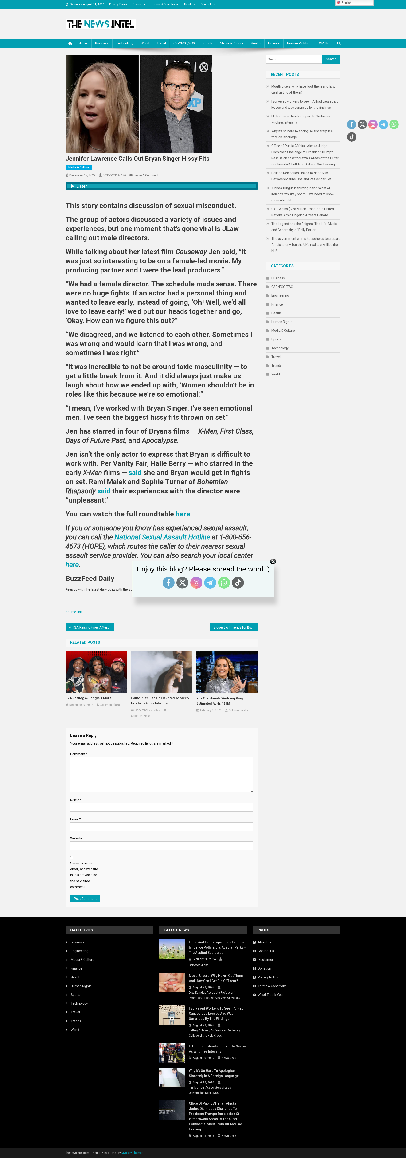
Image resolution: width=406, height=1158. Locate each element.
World (145, 43)
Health (256, 43)
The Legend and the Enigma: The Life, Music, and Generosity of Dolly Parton (304, 227)
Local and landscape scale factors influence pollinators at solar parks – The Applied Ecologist (217, 947)
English (345, 2)
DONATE (322, 43)
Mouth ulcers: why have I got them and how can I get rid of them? (303, 89)
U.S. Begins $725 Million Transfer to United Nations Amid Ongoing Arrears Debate (302, 212)
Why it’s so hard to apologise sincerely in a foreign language (302, 134)
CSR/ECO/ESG (184, 43)
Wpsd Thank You (270, 995)
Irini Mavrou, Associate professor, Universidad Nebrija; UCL (210, 1090)
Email (75, 819)
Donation (264, 968)
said (135, 472)
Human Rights (297, 43)
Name (76, 800)
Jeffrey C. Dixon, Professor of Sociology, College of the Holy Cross (215, 1033)
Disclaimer (140, 4)
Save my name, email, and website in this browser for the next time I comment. (84, 875)
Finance (274, 43)
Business (102, 43)
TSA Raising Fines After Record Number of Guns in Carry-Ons (93, 627)
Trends (276, 365)
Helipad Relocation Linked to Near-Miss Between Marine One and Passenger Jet (301, 176)
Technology (124, 43)
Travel (161, 43)
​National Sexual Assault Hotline (162, 537)
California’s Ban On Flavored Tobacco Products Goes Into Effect (160, 700)
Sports (207, 43)
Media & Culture (231, 43)
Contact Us (208, 4)
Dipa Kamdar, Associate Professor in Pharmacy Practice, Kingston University (214, 995)
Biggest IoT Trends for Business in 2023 (236, 627)
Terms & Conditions (165, 4)
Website (76, 838)
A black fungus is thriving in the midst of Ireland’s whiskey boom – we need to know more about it (302, 194)
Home (83, 43)
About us (189, 4)
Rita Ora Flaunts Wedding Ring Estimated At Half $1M (219, 700)
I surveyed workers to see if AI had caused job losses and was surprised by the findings (305, 104)
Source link (74, 612)
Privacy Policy (118, 4)
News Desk (229, 1058)
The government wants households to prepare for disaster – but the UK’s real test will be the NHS (305, 245)
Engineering (280, 295)
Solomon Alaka (114, 175)
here (183, 514)
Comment (79, 754)
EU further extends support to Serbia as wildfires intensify (300, 119)
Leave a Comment (146, 175)
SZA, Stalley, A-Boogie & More (88, 698)
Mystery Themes (132, 1152)
